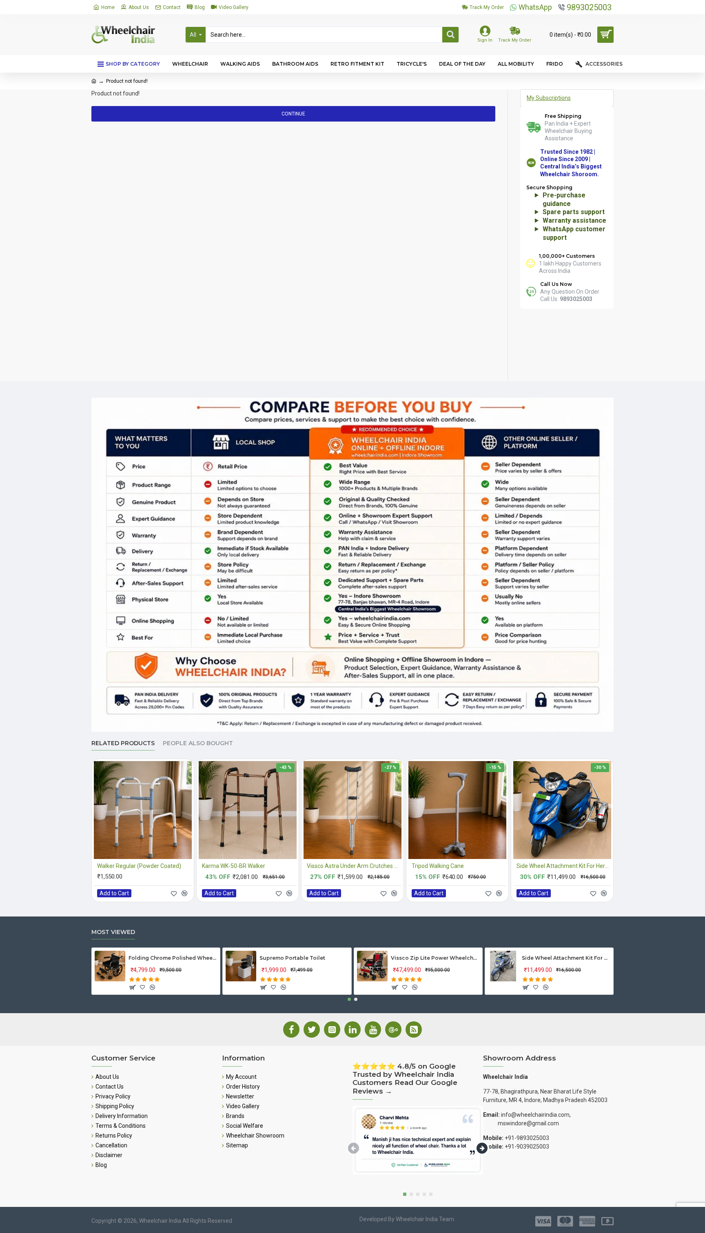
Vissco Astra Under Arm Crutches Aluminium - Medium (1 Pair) (354, 866)
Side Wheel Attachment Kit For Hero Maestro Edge (564, 866)
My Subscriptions (549, 98)
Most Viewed (113, 932)
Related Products (123, 743)
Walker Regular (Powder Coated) (139, 866)
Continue (293, 114)
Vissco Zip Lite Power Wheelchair (435, 958)
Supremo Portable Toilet (292, 958)
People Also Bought (198, 743)
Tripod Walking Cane (438, 866)
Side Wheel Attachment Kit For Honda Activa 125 (566, 958)
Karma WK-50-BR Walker (233, 866)
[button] (349, 999)
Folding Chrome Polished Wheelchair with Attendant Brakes (173, 958)
